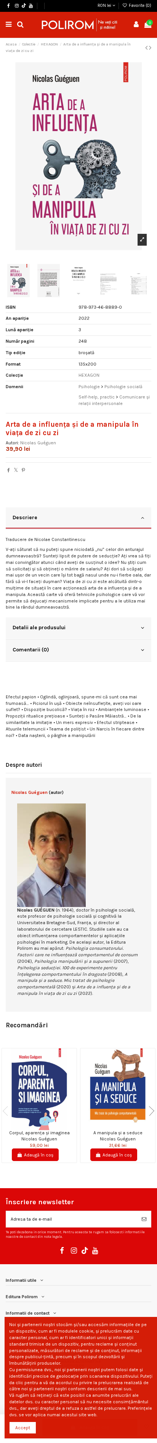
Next (149, 1111)
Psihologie (89, 386)
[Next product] (150, 48)
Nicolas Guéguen (38, 442)
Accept (22, 1427)
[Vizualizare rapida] (43, 1127)
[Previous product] (147, 48)
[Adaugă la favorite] (34, 1127)
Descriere (25, 517)
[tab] (78, 518)
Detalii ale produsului (39, 627)
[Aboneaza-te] (144, 1219)
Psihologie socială (123, 386)
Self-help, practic (96, 397)
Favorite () (139, 5)
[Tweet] (16, 470)
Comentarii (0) (31, 649)
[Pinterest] (23, 470)
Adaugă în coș (38, 1155)
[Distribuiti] (8, 470)
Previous (7, 1111)
